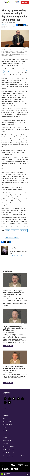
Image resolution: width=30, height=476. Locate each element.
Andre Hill (15, 230)
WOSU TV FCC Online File (8, 452)
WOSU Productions (7, 424)
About (4, 427)
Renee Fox (3, 24)
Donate (25, 2)
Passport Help (6, 443)
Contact (5, 437)
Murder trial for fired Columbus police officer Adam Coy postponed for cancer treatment (14, 368)
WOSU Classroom (7, 421)
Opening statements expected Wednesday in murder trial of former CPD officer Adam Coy (14, 328)
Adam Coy (23, 230)
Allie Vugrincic (6, 372)
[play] (2, 474)
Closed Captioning (7, 440)
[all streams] (28, 474)
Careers (5, 434)
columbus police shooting (12, 234)
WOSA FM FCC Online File (8, 449)
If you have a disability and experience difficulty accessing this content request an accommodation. (14, 456)
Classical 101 (6, 415)
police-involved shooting (12, 237)
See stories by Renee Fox (16, 255)
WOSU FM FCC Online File (8, 446)
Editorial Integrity (7, 430)
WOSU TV (5, 418)
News (7, 230)
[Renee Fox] (4, 250)
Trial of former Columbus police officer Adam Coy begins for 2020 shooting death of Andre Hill (13, 292)
